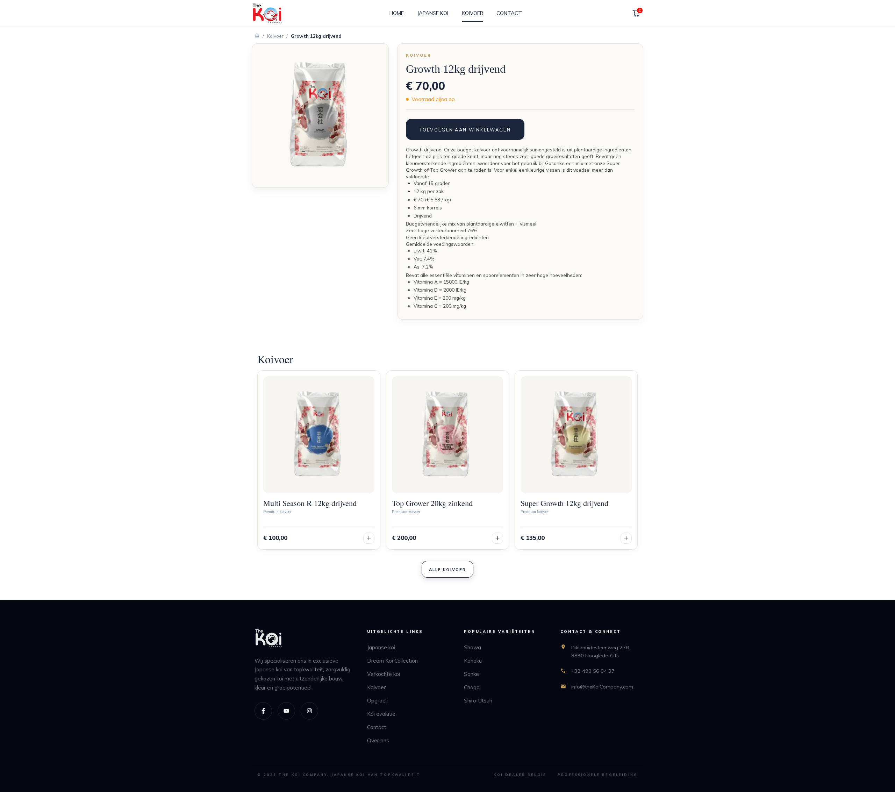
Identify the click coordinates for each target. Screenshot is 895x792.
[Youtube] (286, 711)
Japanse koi (381, 647)
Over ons (378, 740)
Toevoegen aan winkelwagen (465, 130)
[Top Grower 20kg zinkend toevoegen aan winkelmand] (497, 538)
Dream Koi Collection (392, 660)
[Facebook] (263, 711)
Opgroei (377, 700)
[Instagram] (309, 711)
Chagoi (472, 687)
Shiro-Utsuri (478, 700)
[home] (267, 13)
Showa (472, 647)
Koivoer (275, 36)
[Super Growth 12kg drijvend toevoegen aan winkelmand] (626, 538)
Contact (376, 727)
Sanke (471, 674)
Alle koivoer (447, 569)
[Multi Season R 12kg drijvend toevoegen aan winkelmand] (368, 538)
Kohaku (473, 660)
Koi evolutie (381, 714)
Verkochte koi (383, 674)
